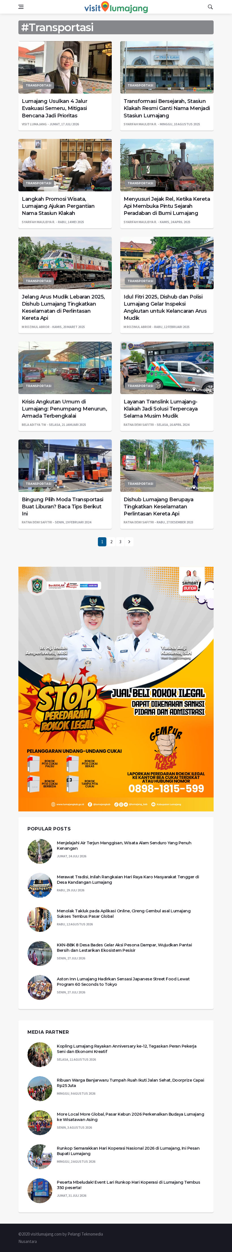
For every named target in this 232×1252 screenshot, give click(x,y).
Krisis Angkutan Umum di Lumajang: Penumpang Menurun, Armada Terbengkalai (64, 409)
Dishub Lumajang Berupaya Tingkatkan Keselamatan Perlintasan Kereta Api (158, 506)
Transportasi (38, 85)
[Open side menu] (20, 7)
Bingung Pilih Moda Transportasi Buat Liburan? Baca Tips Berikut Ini (62, 506)
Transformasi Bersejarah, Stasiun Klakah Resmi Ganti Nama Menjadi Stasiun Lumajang (167, 108)
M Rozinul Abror (36, 327)
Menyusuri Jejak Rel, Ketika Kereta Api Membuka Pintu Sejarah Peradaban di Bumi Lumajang (167, 206)
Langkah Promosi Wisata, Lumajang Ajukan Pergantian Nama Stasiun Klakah (58, 206)
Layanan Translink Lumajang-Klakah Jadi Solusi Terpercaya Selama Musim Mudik (161, 409)
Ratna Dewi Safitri (139, 424)
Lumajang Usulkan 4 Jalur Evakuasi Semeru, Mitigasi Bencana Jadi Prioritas (54, 108)
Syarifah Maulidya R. (140, 124)
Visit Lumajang (34, 124)
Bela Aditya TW (34, 424)
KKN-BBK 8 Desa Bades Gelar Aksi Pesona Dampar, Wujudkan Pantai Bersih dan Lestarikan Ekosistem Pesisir (124, 947)
